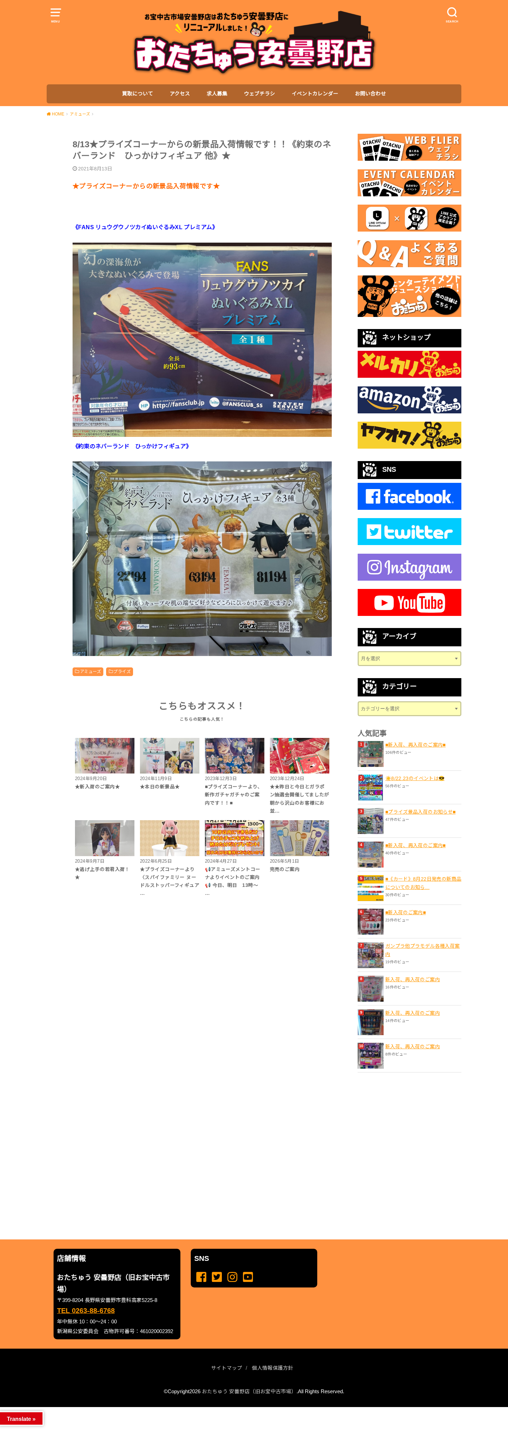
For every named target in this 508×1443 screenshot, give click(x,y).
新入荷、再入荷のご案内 (412, 979)
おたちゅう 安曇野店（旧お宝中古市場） (249, 1391)
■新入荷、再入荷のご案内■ (415, 745)
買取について (137, 93)
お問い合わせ (370, 93)
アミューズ (90, 671)
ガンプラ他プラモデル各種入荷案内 (422, 950)
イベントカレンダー (315, 93)
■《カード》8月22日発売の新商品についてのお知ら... (423, 883)
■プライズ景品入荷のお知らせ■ (420, 812)
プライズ (122, 671)
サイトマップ (226, 1368)
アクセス (180, 93)
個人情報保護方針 (272, 1368)
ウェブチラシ (259, 93)
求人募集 (217, 93)
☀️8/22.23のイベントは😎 (414, 778)
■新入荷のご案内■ (405, 912)
